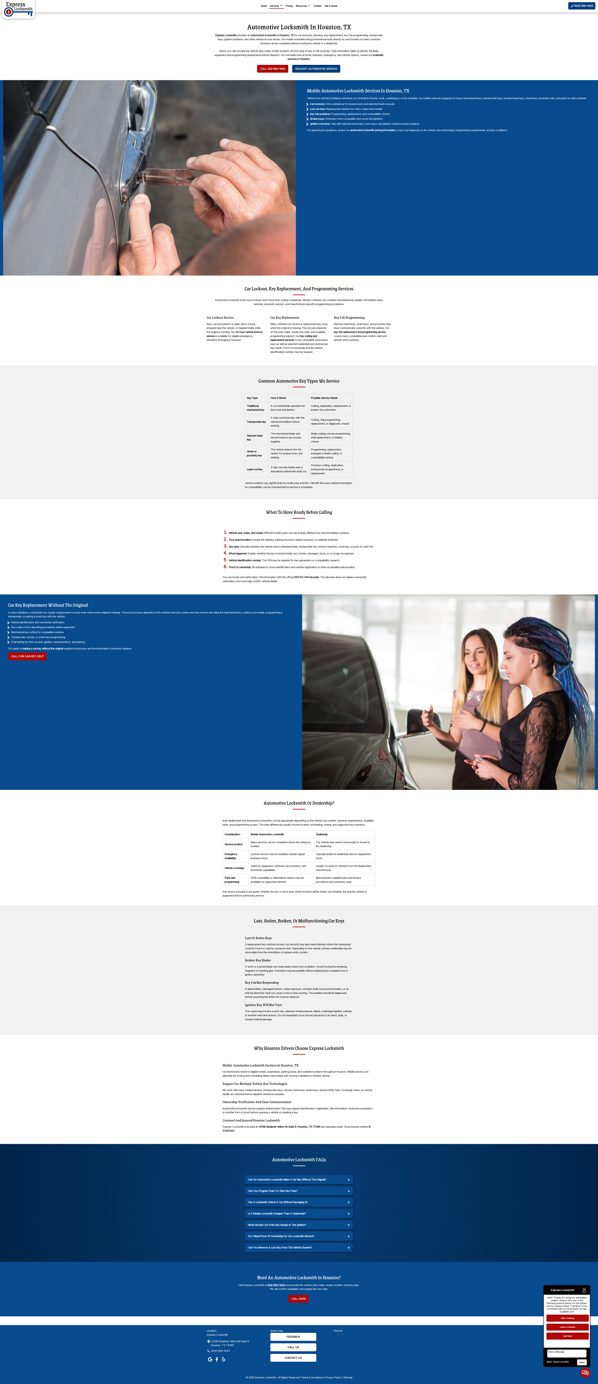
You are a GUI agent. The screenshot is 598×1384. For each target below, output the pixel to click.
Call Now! (567, 1336)
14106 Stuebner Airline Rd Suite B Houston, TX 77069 (230, 1343)
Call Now (299, 1298)
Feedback (293, 1336)
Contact (318, 6)
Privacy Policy (333, 1377)
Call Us (293, 1347)
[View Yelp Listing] (223, 1361)
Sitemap (348, 1377)
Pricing (289, 6)
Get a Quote (331, 6)
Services (274, 6)
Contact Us (293, 1357)
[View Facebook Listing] (216, 1361)
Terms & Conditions (312, 1377)
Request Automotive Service (316, 68)
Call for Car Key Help (27, 656)
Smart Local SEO (561, 1362)
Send (581, 1362)
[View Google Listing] (210, 1361)
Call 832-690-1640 (272, 68)
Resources (301, 6)
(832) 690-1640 (220, 1350)
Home (264, 6)
